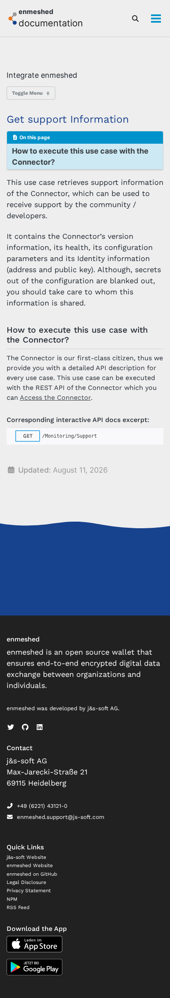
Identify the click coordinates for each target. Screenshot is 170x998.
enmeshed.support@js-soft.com (60, 817)
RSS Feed (18, 907)
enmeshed (36, 11)
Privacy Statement (29, 890)
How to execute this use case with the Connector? (80, 156)
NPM (12, 899)
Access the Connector (55, 397)
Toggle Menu (27, 93)
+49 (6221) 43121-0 (42, 805)
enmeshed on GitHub (32, 874)
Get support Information (68, 119)
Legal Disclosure (26, 882)
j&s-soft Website (26, 857)
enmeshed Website (30, 865)
